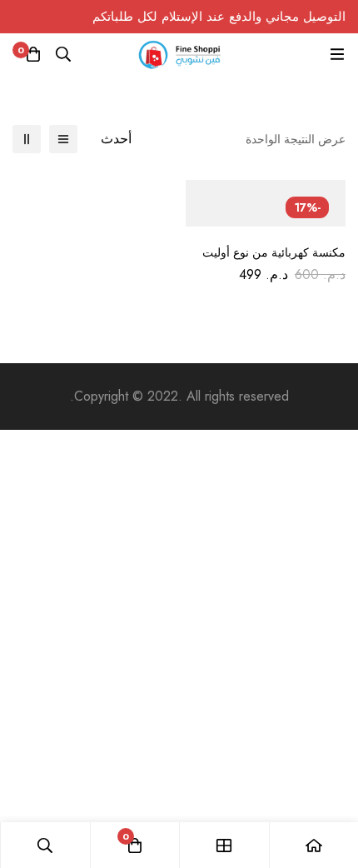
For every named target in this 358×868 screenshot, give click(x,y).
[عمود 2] (26, 139)
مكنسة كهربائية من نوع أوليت (274, 252)
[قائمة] (63, 139)
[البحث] (63, 54)
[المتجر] (224, 845)
